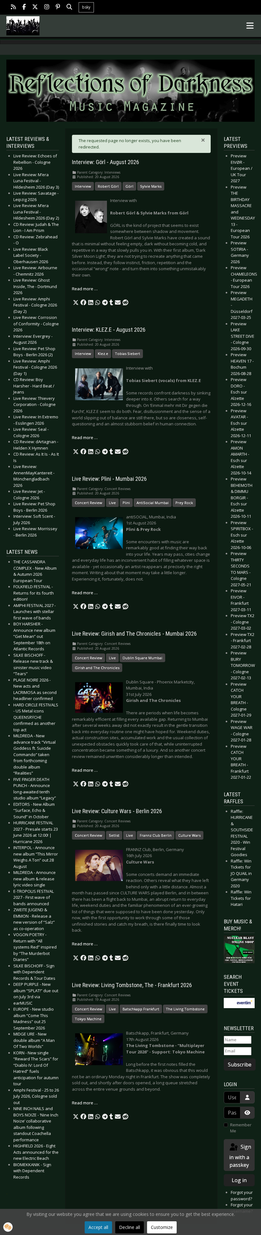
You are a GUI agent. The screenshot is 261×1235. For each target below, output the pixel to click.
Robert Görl (108, 186)
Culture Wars (189, 835)
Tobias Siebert (127, 353)
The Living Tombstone (185, 1009)
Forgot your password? (242, 1195)
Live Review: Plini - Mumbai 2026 (109, 478)
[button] (76, 303)
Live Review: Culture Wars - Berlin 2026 (117, 811)
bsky (86, 7)
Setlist (114, 835)
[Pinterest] (58, 7)
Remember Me (240, 1128)
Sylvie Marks (150, 186)
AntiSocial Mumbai (153, 502)
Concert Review (88, 502)
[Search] (69, 7)
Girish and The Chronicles (97, 667)
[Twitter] (35, 7)
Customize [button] (162, 1227)
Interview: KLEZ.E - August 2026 (108, 329)
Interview (83, 186)
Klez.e (103, 353)
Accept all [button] (98, 1227)
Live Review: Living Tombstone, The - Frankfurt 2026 (132, 985)
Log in (239, 1180)
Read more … (85, 289)
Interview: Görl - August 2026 (105, 162)
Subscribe (239, 1064)
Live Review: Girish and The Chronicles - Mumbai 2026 (134, 633)
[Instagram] (46, 7)
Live (112, 502)
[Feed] (13, 7)
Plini (126, 502)
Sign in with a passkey (240, 1155)
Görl (129, 186)
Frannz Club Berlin (156, 835)
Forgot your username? (242, 1208)
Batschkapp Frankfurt (141, 1009)
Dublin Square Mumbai (142, 657)
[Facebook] (24, 7)
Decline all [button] (129, 1227)
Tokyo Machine (88, 1018)
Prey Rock (184, 502)
